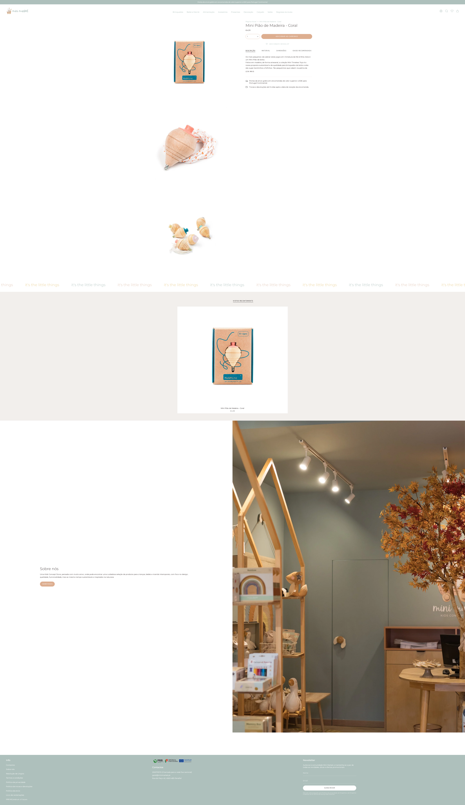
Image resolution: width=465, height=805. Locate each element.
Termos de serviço (320, 794)
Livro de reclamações (15, 795)
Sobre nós (10, 769)
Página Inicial (251, 22)
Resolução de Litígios (15, 774)
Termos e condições (14, 778)
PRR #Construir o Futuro (16, 799)
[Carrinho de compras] (457, 11)
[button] (178, 12)
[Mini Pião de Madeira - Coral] (232, 356)
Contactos (10, 765)
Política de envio (13, 791)
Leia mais (250, 71)
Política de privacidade (15, 782)
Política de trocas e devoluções (19, 786)
